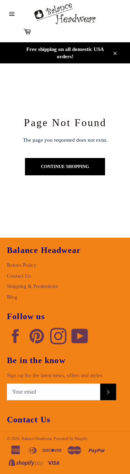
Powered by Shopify (71, 438)
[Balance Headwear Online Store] (65, 13)
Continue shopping (65, 166)
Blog (12, 297)
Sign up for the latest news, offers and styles (54, 375)
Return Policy (21, 265)
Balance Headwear (36, 438)
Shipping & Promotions (32, 286)
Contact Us (19, 276)
